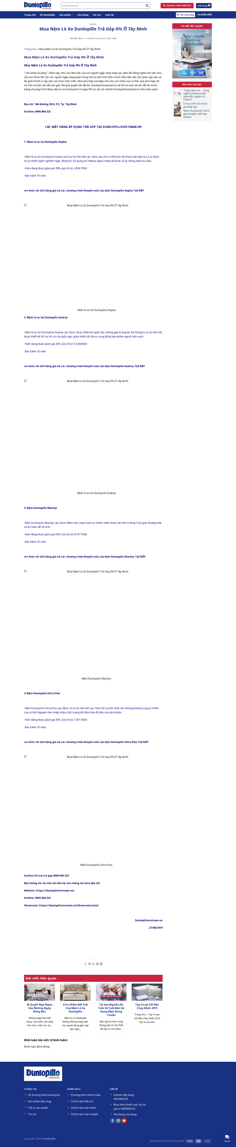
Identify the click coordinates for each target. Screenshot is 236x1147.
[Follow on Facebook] (112, 1120)
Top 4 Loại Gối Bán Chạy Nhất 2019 (147, 1006)
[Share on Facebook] (85, 964)
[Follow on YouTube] (124, 1120)
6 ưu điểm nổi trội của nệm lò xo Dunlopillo (75, 1008)
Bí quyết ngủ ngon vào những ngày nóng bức (39, 1008)
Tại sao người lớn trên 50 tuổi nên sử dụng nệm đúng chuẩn (111, 1010)
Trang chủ (30, 14)
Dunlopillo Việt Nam (105, 38)
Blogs (93, 24)
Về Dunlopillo (47, 14)
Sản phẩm (65, 14)
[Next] (158, 1003)
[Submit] (147, 5)
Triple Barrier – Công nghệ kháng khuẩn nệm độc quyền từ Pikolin (196, 95)
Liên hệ (109, 14)
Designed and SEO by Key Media (167, 1140)
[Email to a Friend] (93, 964)
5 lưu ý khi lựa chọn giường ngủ (195, 105)
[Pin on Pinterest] (97, 964)
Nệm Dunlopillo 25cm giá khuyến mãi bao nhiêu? (196, 114)
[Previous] (28, 1003)
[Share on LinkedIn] (101, 964)
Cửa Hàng (82, 14)
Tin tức (97, 14)
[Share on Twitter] (89, 964)
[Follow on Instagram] (118, 1120)
